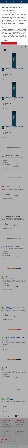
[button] (6, 40)
